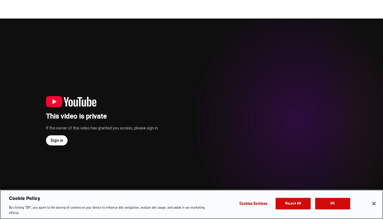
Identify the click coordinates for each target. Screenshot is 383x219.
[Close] (374, 203)
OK (332, 204)
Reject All (293, 204)
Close (372, 29)
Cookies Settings (253, 204)
